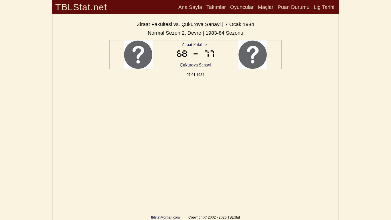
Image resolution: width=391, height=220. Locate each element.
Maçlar (265, 7)
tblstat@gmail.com (165, 217)
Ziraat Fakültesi (195, 44)
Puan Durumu (293, 7)
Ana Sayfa (190, 7)
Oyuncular (242, 7)
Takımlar (216, 7)
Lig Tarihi (324, 7)
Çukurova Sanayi (195, 64)
